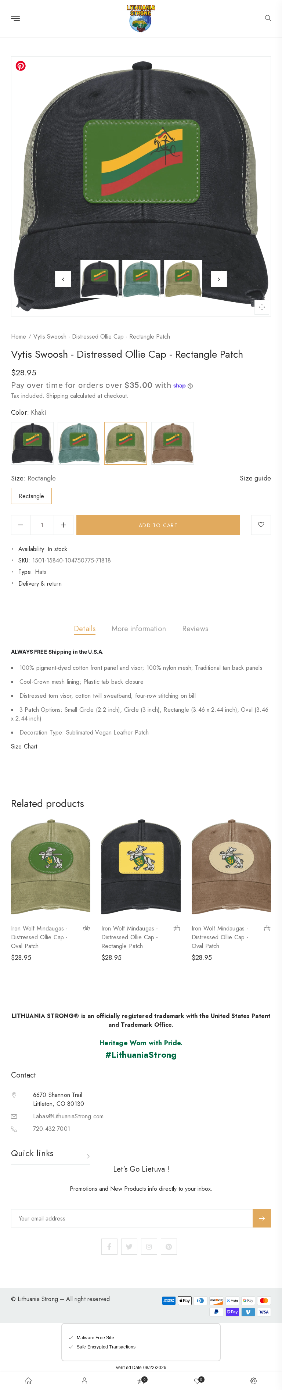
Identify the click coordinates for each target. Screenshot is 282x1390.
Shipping (57, 396)
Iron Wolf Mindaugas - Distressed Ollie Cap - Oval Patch (39, 937)
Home (18, 336)
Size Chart (24, 746)
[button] (268, 18)
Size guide (255, 478)
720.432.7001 (51, 1129)
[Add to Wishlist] (261, 525)
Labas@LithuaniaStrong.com (68, 1116)
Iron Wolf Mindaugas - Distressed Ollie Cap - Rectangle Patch (129, 937)
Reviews (195, 628)
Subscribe (262, 1218)
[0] (197, 1381)
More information (139, 628)
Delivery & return (40, 583)
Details (84, 628)
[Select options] (86, 929)
